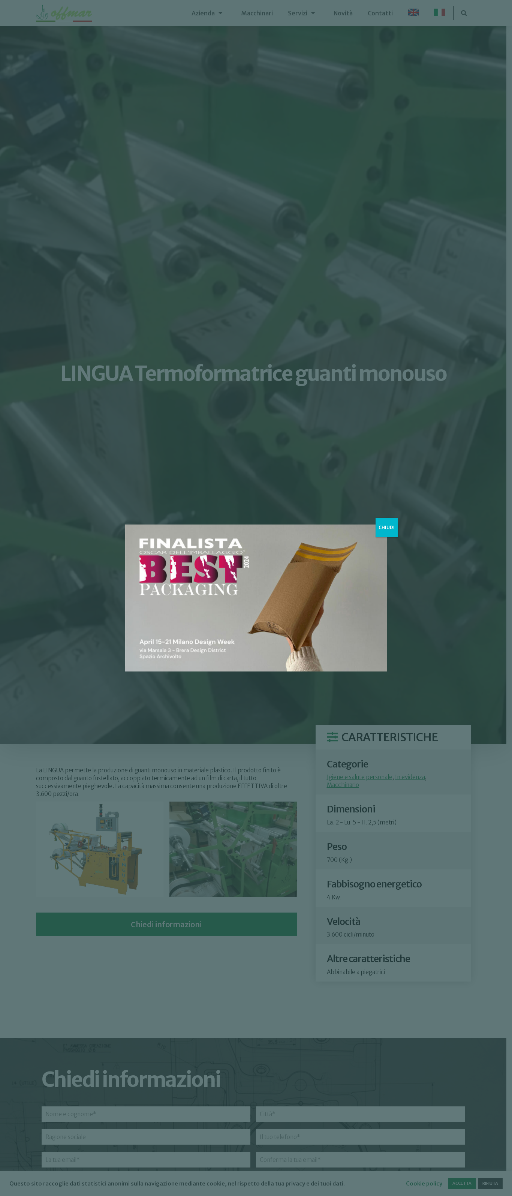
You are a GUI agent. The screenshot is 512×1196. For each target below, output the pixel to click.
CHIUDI (387, 527)
